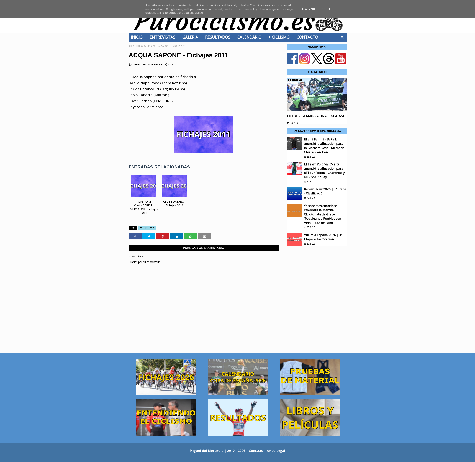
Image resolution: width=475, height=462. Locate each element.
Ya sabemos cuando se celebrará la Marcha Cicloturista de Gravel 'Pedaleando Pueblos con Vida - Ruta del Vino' (322, 214)
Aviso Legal (276, 450)
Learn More (310, 9)
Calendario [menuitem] (250, 37)
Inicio (131, 45)
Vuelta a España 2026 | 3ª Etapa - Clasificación (323, 237)
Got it (326, 9)
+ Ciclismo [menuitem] (280, 37)
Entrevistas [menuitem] (164, 37)
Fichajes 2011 (143, 45)
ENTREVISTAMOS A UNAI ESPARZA (315, 116)
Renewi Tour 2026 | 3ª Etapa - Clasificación (325, 191)
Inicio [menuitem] (138, 37)
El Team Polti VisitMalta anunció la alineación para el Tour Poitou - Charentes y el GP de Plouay (324, 170)
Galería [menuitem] (191, 37)
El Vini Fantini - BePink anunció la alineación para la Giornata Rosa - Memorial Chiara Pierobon (324, 145)
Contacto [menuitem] (308, 37)
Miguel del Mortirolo (147, 64)
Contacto (256, 450)
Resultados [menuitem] (218, 37)
